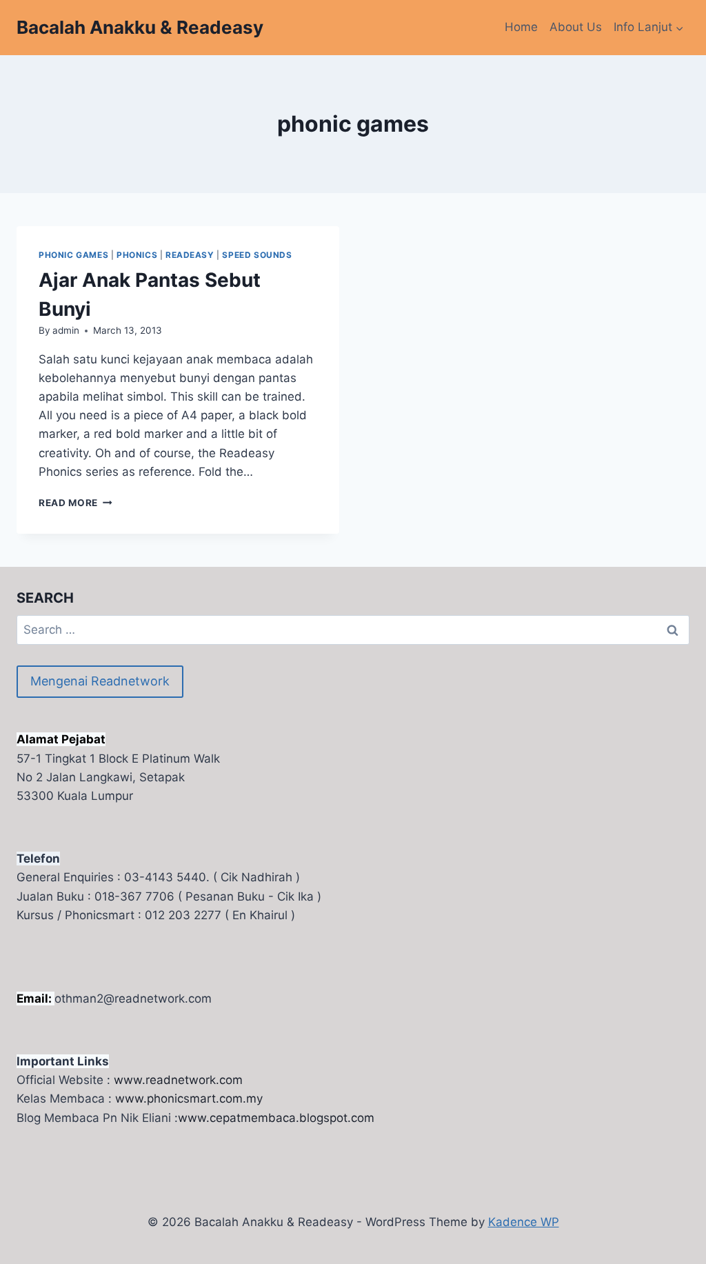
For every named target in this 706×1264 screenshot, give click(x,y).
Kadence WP (523, 1222)
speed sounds (257, 255)
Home (521, 27)
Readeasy (189, 255)
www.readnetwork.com (178, 1080)
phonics (137, 255)
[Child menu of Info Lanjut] (648, 27)
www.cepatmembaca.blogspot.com (276, 1118)
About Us (575, 27)
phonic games (73, 255)
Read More (75, 502)
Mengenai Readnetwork (100, 681)
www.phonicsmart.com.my (189, 1098)
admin (65, 330)
